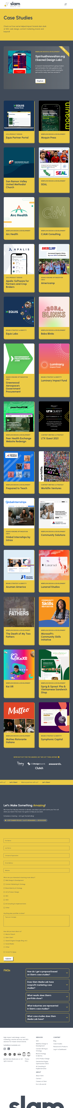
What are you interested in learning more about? (19, 877)
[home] (12, 4)
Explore (40, 81)
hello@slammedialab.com (12, 1045)
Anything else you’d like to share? (14, 913)
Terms (14, 952)
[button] (66, 4)
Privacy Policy (27, 1060)
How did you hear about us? (13, 931)
